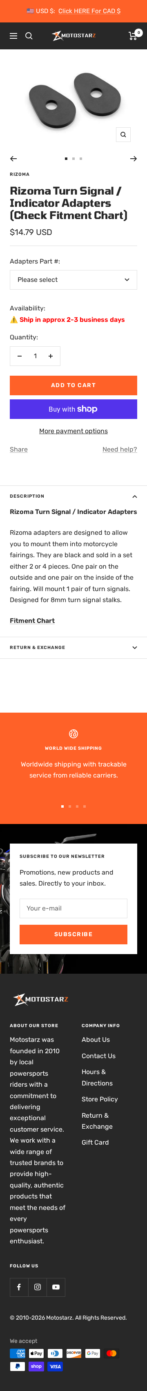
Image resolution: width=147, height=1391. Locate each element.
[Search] (29, 36)
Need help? (119, 449)
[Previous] (13, 159)
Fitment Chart (32, 621)
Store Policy (100, 1099)
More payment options (73, 431)
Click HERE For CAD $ (89, 11)
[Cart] (133, 36)
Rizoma (20, 174)
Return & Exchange (37, 647)
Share (19, 449)
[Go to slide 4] (84, 806)
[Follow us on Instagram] (37, 1287)
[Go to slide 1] (66, 158)
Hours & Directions (97, 1077)
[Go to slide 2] (73, 158)
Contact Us (99, 1056)
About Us (96, 1039)
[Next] (133, 159)
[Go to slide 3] (81, 158)
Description (27, 496)
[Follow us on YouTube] (56, 1287)
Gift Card (95, 1142)
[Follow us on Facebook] (19, 1287)
